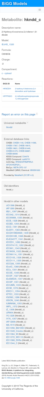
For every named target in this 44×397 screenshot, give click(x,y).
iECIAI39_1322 (14, 251)
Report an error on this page (19, 114)
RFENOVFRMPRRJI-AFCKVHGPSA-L (20, 163)
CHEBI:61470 (12, 150)
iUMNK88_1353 (14, 303)
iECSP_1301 (12, 281)
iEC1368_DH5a (14, 339)
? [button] (36, 114)
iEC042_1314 (13, 214)
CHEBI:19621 (12, 148)
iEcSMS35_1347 (14, 278)
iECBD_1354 (13, 223)
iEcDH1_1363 (13, 229)
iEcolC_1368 (12, 266)
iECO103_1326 (14, 257)
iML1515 (10, 324)
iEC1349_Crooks (14, 330)
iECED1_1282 (13, 241)
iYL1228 (10, 315)
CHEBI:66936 (12, 153)
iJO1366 (10, 205)
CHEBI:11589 (30, 142)
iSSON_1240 (13, 300)
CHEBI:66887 (24, 150)
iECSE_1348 (12, 272)
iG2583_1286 (13, 297)
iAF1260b (11, 321)
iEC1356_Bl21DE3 (15, 327)
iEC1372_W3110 (14, 336)
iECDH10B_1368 (15, 235)
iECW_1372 (12, 287)
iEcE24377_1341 (15, 238)
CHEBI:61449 (24, 148)
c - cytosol (7, 73)
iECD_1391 (12, 226)
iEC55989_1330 (14, 217)
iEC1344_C (12, 343)
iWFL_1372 (12, 306)
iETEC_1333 (12, 294)
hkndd (9, 127)
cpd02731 (26, 159)
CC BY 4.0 (28, 175)
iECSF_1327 (12, 275)
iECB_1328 (12, 220)
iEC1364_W (12, 333)
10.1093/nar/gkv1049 (12, 378)
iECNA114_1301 (14, 254)
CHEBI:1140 (18, 142)
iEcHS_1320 (8, 44)
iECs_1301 (12, 269)
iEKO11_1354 (13, 290)
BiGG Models (14, 3)
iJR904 (10, 312)
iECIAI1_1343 (13, 248)
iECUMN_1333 (13, 284)
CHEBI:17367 (12, 145)
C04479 (25, 156)
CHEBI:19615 (24, 145)
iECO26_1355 (13, 263)
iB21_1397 (11, 211)
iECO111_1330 (14, 260)
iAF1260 (10, 208)
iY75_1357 (11, 318)
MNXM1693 (35, 170)
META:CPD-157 (20, 167)
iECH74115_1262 (15, 245)
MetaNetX (19, 175)
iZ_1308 (10, 309)
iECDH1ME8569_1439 (17, 232)
